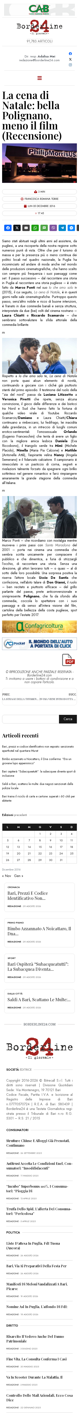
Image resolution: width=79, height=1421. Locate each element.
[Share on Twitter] (17, 228)
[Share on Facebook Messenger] (71, 228)
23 (50, 853)
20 (18, 853)
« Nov (6, 875)
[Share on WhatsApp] (35, 228)
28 (29, 860)
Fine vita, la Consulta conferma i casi (36, 1359)
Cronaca (14, 887)
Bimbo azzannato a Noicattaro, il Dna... (39, 931)
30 (50, 860)
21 (29, 853)
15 (40, 847)
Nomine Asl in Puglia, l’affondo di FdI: (36, 1306)
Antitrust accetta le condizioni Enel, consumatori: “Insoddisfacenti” (39, 1165)
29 (40, 860)
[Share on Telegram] (62, 228)
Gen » (18, 875)
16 (50, 847)
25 (71, 853)
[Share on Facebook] (8, 228)
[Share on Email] (26, 228)
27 (18, 860)
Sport (12, 958)
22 (40, 853)
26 (7, 860)
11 (71, 840)
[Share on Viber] (53, 228)
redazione (14, 906)
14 (29, 847)
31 (61, 860)
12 (7, 847)
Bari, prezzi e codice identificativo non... (28, 895)
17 (61, 847)
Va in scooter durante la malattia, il (34, 1377)
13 (18, 847)
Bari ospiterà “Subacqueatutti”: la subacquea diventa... (38, 966)
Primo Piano (16, 922)
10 (61, 840)
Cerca (68, 719)
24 (61, 853)
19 (7, 853)
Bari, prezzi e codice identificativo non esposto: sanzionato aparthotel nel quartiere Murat (38, 748)
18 (71, 847)
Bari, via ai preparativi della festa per (36, 1266)
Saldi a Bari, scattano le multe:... (39, 999)
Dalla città (15, 993)
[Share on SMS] (44, 228)
